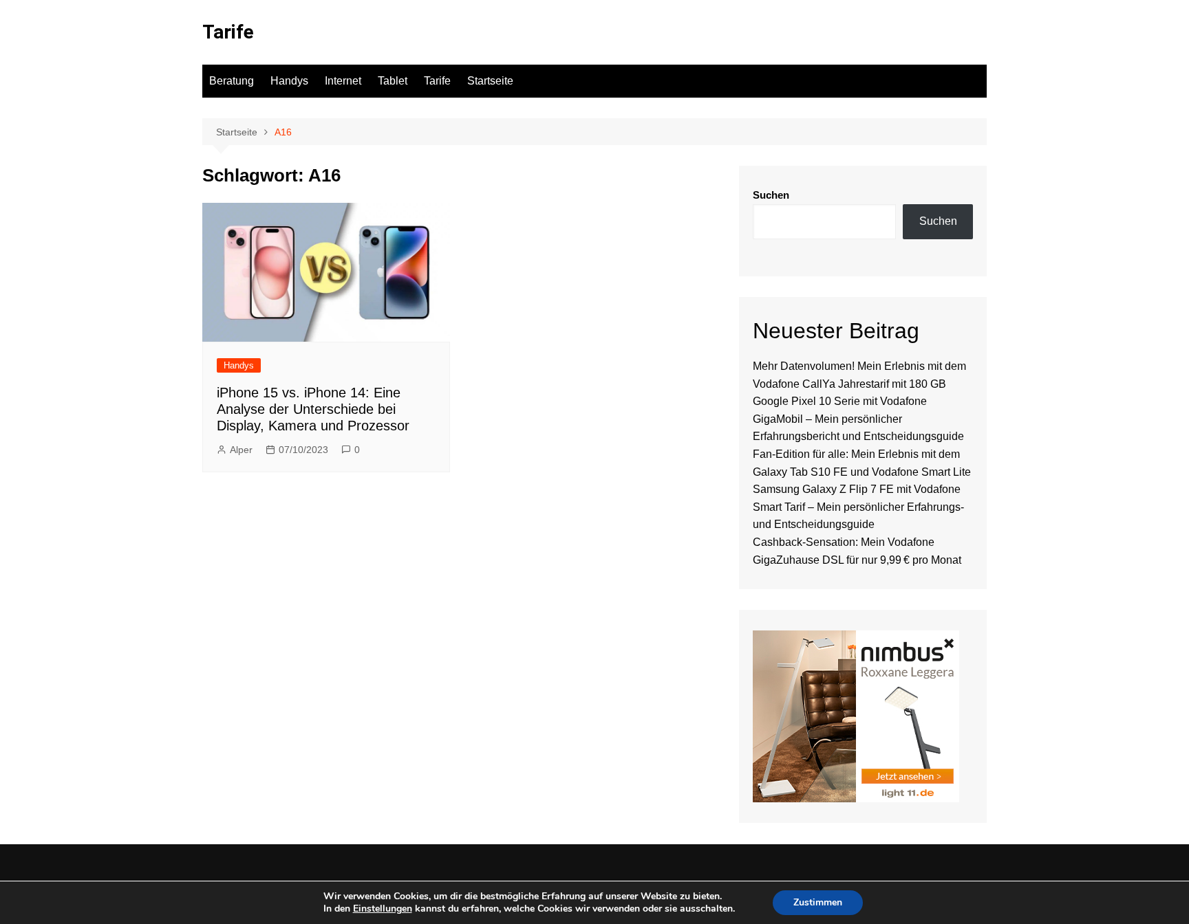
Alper (241, 449)
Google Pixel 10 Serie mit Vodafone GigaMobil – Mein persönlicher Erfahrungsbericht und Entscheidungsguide (858, 418)
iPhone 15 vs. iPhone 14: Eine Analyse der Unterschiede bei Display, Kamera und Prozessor (313, 409)
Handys (289, 81)
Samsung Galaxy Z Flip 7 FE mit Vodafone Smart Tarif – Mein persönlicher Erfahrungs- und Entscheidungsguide (858, 506)
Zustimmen (817, 902)
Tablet (392, 81)
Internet (343, 81)
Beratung (231, 81)
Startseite (490, 81)
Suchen (771, 195)
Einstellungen (382, 909)
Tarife (228, 32)
